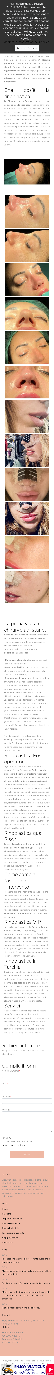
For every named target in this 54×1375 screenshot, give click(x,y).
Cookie (45, 1364)
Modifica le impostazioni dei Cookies (26, 42)
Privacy (5, 1138)
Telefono (6, 1096)
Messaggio (7, 1109)
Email (4, 1083)
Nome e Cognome (10, 1071)
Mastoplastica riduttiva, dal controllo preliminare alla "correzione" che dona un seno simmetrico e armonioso (26, 1295)
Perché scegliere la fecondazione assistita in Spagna (26, 1283)
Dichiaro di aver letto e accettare (17, 1143)
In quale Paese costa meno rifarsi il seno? (21, 1308)
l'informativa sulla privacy (13, 1145)
